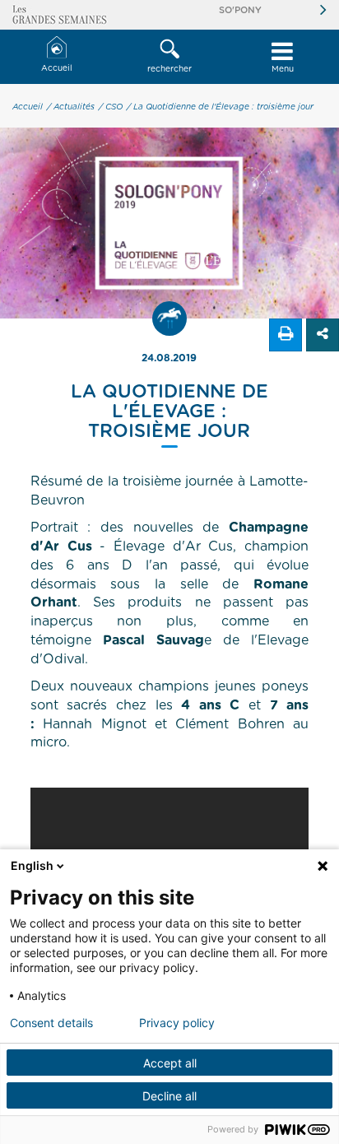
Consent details (51, 1023)
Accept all (170, 1063)
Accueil (56, 68)
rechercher (169, 69)
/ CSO (111, 107)
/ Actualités (71, 107)
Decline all (169, 1096)
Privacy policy (177, 1023)
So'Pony (240, 10)
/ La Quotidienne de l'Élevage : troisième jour (220, 107)
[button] (169, 57)
